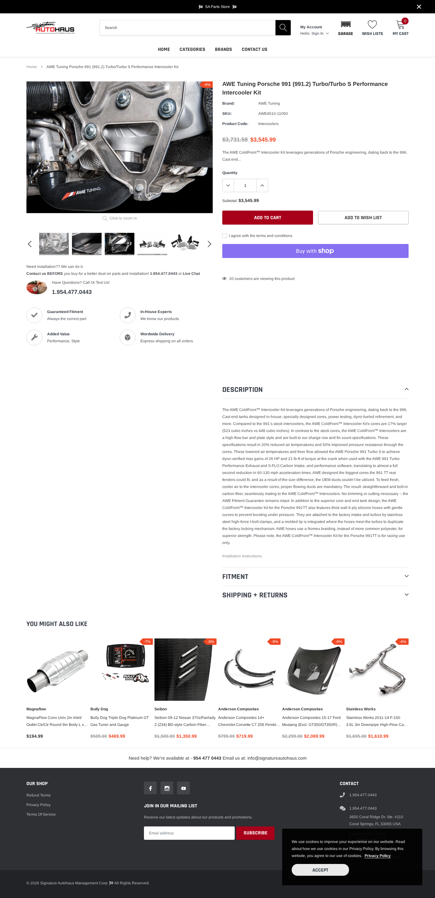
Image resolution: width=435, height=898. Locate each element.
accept (320, 870)
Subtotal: (230, 200)
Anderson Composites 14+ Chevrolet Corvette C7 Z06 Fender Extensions (248, 721)
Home (164, 49)
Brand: (228, 103)
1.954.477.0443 (163, 273)
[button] (345, 27)
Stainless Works (361, 709)
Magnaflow (36, 709)
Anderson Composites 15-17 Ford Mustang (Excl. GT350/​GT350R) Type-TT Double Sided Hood (311, 721)
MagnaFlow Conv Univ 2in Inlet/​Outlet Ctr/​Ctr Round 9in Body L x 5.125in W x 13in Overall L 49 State (56, 721)
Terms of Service (41, 814)
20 (231, 278)
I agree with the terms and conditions (260, 235)
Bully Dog (99, 709)
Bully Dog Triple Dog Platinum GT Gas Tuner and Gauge (119, 721)
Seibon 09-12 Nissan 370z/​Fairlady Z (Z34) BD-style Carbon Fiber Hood (185, 721)
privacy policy (378, 855)
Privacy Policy (38, 805)
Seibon (160, 709)
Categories (192, 49)
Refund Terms (38, 795)
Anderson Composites (238, 709)
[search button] (283, 27)
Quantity (230, 173)
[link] (54, 244)
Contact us (254, 49)
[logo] (50, 28)
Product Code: (235, 124)
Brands (223, 49)
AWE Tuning (269, 103)
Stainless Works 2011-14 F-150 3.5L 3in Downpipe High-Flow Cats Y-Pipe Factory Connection (376, 721)
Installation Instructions (242, 556)
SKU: (227, 113)
